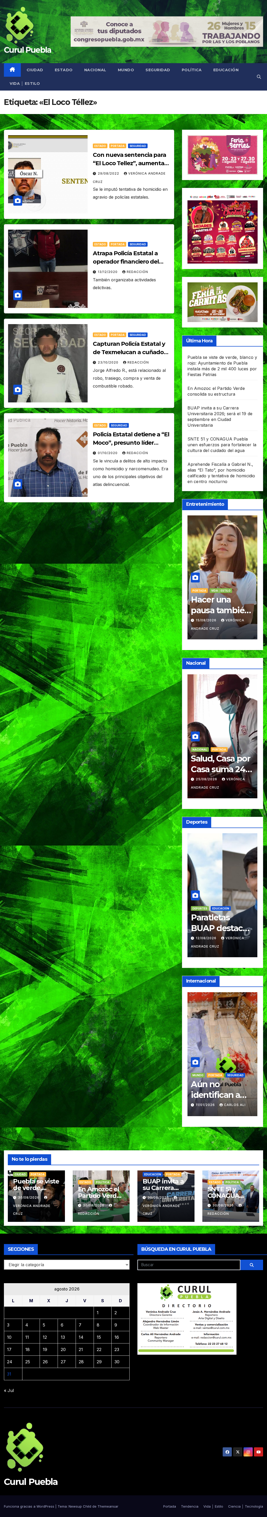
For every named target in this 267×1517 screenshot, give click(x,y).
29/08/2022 (109, 173)
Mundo (126, 70)
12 (45, 1337)
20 (63, 1349)
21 (81, 1349)
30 (116, 1361)
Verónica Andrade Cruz (31, 1210)
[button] (259, 76)
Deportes (216, 916)
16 (116, 1337)
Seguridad (157, 70)
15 (99, 1337)
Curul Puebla (27, 50)
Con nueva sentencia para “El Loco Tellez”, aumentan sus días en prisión (130, 163)
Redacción (137, 272)
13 (63, 1337)
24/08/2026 (207, 787)
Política (192, 70)
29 (99, 1361)
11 (27, 1337)
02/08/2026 (207, 946)
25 (27, 1361)
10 (9, 1337)
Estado (64, 70)
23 (116, 1349)
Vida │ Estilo (25, 83)
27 (63, 1361)
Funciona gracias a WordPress (29, 1506)
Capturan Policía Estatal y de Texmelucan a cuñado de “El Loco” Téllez (129, 352)
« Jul (9, 1390)
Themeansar (108, 1506)
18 (27, 1349)
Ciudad (35, 70)
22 (99, 1349)
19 (45, 1349)
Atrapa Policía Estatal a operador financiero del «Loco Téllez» (126, 261)
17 (9, 1349)
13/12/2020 (108, 272)
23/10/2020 (108, 362)
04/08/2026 (207, 620)
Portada (118, 145)
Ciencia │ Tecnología (245, 1506)
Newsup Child (80, 1506)
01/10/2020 (108, 453)
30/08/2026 (29, 1197)
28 (81, 1361)
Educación (226, 70)
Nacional (95, 70)
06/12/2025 (206, 1097)
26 (45, 1361)
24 (9, 1361)
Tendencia (219, 590)
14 (81, 1337)
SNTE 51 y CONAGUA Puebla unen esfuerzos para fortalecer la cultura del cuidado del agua (222, 444)
